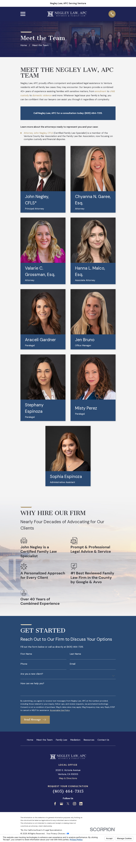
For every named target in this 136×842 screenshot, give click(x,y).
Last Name (75, 654)
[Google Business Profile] (61, 803)
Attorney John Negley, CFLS (38, 132)
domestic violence (42, 95)
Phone (23, 664)
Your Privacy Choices (55, 833)
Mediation (75, 739)
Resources (89, 739)
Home (30, 739)
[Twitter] (68, 803)
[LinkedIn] (80, 803)
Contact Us (103, 739)
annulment (100, 91)
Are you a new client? (31, 674)
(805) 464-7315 (68, 791)
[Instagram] (74, 803)
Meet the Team (44, 739)
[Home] (67, 14)
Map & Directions (68, 778)
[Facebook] (55, 803)
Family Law (61, 739)
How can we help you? (32, 683)
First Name (26, 654)
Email (72, 664)
